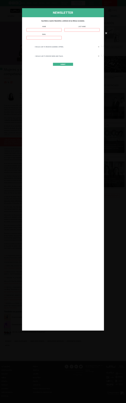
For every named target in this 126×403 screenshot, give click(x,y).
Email (44, 34)
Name (44, 26)
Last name (82, 26)
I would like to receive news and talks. (49, 56)
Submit (63, 64)
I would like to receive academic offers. (49, 47)
